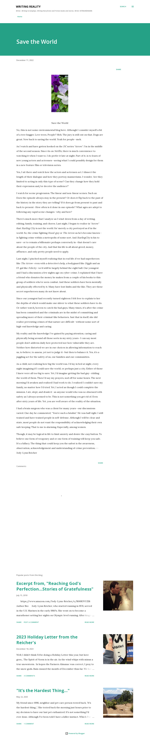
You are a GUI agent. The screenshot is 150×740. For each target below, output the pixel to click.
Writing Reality (28, 6)
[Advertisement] (56, 544)
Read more (89, 622)
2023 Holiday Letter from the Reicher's (47, 639)
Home (19, 16)
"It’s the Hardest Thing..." (43, 690)
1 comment (29, 724)
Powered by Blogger (76, 733)
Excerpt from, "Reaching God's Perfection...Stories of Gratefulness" (54, 586)
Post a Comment (31, 622)
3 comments (29, 676)
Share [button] (118, 69)
